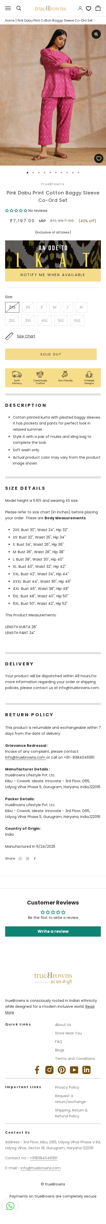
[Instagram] (49, 1070)
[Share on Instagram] (27, 858)
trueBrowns (53, 184)
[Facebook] (35, 858)
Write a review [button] (53, 931)
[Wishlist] (88, 8)
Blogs (59, 1050)
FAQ (58, 1041)
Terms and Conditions (75, 1058)
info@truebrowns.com (25, 757)
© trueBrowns (53, 1184)
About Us (63, 1024)
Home (9, 20)
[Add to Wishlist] (98, 158)
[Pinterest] (62, 1070)
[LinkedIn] (86, 1070)
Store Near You (68, 1033)
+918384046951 (43, 1158)
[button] (16, 210)
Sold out (50, 354)
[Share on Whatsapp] (20, 858)
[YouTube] (74, 1070)
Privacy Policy (67, 1087)
